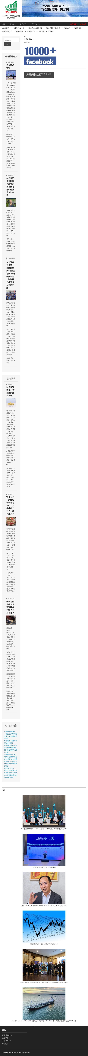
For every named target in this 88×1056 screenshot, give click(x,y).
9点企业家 (67, 28)
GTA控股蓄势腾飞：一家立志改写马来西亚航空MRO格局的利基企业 (44, 829)
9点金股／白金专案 (18, 28)
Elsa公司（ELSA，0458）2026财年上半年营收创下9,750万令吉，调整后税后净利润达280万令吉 (10, 772)
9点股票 (15, 1053)
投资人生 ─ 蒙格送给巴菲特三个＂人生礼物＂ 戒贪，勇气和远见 (10, 505)
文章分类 (11, 24)
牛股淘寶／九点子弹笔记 (35, 28)
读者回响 (41, 31)
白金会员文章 (31, 31)
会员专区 (23, 24)
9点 (9, 258)
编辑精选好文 (11, 62)
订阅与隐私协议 (7, 1035)
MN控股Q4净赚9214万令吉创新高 (44, 867)
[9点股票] (11, 7)
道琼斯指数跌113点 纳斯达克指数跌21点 (44, 944)
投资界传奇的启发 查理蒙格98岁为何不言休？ (10, 607)
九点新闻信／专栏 (7, 31)
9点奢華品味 (19, 31)
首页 (3, 24)
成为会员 (83, 24)
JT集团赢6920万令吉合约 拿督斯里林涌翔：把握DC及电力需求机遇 (44, 906)
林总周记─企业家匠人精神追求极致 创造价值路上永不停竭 (11, 186)
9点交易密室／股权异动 (53, 28)
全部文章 (50, 31)
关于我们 (34, 24)
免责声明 (5, 1038)
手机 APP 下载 (6, 1041)
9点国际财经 (77, 28)
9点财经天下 (5, 28)
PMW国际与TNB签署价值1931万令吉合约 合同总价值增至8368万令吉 (44, 982)
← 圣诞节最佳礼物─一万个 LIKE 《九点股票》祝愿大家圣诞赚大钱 (38, 75)
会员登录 (73, 24)
